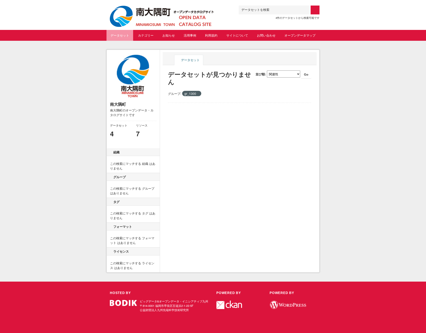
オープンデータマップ (300, 35)
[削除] (198, 93)
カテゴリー (146, 35)
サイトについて (237, 35)
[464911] (161, 11)
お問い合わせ (266, 35)
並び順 (260, 74)
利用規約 (211, 35)
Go (306, 74)
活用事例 (190, 35)
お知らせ (168, 35)
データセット (119, 35)
